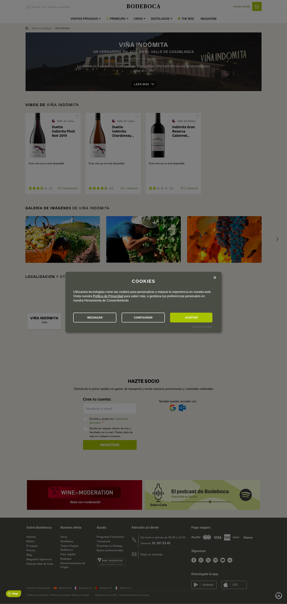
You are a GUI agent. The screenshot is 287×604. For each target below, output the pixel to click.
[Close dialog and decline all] (215, 278)
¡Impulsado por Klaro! (202, 327)
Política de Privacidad (108, 296)
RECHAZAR (94, 317)
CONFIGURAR (143, 317)
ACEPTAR (191, 317)
